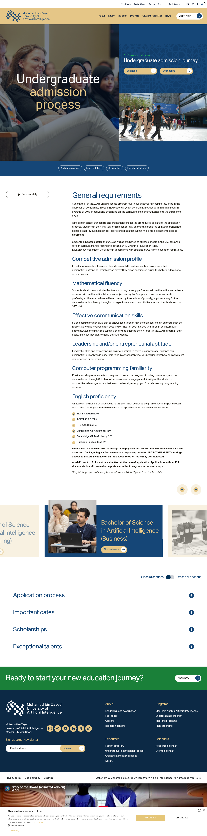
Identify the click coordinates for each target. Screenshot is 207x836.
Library (109, 761)
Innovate (134, 16)
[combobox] (199, 810)
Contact (161, 4)
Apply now (185, 16)
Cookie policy (32, 777)
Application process (70, 168)
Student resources (152, 16)
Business (132, 71)
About (102, 16)
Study (111, 16)
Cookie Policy (14, 830)
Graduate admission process (121, 756)
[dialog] (103, 821)
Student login (139, 4)
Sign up (67, 748)
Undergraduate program (169, 716)
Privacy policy (13, 777)
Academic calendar (166, 746)
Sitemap (48, 777)
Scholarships (115, 168)
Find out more (111, 549)
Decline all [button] (182, 817)
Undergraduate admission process (124, 751)
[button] (69, 825)
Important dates (94, 168)
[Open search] (202, 4)
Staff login (126, 4)
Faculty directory (114, 746)
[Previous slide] (182, 489)
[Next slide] (196, 489)
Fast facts (111, 716)
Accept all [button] (150, 817)
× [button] (203, 810)
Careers (152, 4)
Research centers (115, 726)
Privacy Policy (37, 822)
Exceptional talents (136, 168)
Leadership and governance (120, 711)
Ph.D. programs (164, 726)
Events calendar (165, 751)
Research (122, 16)
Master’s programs (166, 721)
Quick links (173, 4)
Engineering (168, 71)
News (168, 16)
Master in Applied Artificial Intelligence (177, 711)
